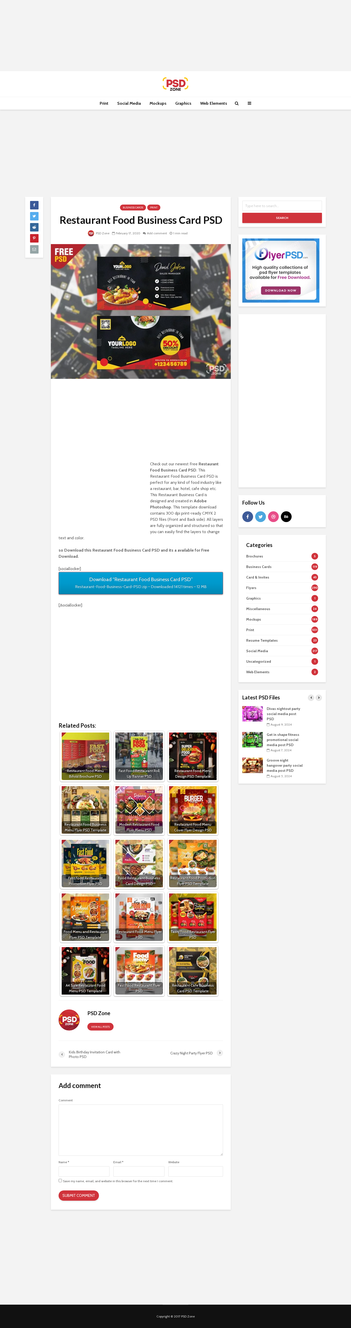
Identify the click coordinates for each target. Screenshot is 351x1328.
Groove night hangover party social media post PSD (285, 765)
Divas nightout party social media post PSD (283, 713)
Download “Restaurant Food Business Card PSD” (141, 582)
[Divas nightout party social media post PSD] (252, 713)
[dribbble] (273, 516)
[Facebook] (247, 516)
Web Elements (213, 103)
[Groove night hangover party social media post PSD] (252, 765)
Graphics (183, 103)
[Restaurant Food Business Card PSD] (141, 311)
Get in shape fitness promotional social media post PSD (283, 739)
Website (173, 1162)
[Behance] (286, 516)
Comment (66, 1100)
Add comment (157, 233)
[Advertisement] (175, 35)
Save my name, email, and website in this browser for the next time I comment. (118, 1181)
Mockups (158, 103)
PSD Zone (102, 233)
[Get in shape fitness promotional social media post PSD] (252, 739)
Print (104, 103)
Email (118, 1162)
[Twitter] (260, 516)
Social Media (129, 103)
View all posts (100, 1026)
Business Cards (133, 207)
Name (64, 1162)
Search (282, 218)
